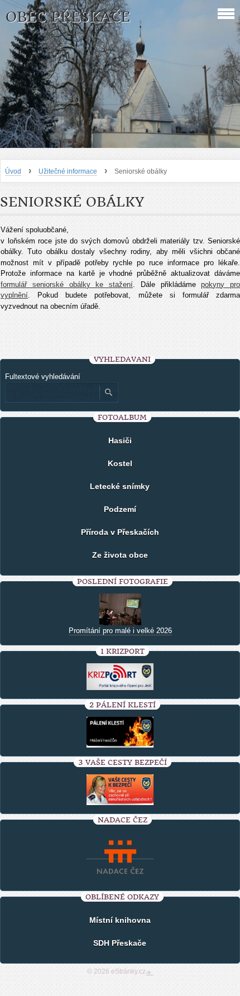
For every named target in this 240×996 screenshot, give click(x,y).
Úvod (13, 171)
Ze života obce (120, 554)
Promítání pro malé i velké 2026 (120, 630)
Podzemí (120, 509)
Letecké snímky (120, 486)
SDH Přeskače (119, 942)
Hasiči (120, 440)
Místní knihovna (120, 920)
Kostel (120, 463)
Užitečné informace (68, 171)
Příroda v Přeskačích (120, 532)
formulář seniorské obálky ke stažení (67, 284)
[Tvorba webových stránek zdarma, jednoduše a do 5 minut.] (149, 972)
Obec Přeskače (68, 17)
